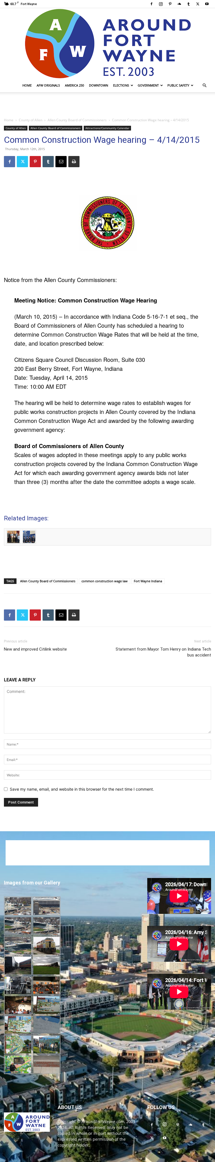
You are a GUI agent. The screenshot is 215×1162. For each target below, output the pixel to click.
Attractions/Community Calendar (107, 128)
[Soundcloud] (179, 4)
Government (148, 85)
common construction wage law (104, 581)
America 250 (74, 85)
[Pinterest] (170, 4)
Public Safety (178, 85)
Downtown (98, 85)
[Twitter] (197, 4)
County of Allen (30, 120)
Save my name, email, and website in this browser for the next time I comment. (82, 789)
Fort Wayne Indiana (148, 581)
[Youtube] (207, 4)
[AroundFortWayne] (107, 43)
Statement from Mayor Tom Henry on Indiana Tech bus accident (163, 652)
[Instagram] (160, 4)
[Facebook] (151, 4)
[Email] (61, 161)
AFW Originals (48, 85)
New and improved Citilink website (35, 649)
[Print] (74, 161)
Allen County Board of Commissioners (77, 120)
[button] (204, 85)
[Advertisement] (107, 104)
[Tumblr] (188, 4)
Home (27, 85)
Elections (121, 85)
